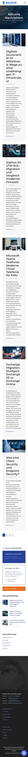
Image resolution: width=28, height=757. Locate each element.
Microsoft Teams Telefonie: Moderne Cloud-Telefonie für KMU (13, 265)
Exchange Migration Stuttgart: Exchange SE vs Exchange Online (13, 374)
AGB (20, 753)
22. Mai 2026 (11, 84)
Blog (5, 735)
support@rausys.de (14, 701)
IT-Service (5, 648)
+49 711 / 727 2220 (13, 696)
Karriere (5, 732)
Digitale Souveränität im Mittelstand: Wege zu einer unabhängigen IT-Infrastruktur (14, 66)
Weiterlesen (9, 136)
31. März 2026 (11, 185)
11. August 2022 (12, 477)
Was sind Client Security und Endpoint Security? (12, 466)
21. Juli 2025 (11, 387)
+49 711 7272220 (11, 579)
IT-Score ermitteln (7, 730)
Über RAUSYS (6, 727)
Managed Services (7, 637)
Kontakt (5, 738)
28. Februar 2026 (12, 278)
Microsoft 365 (6, 643)
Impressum (8, 753)
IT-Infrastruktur (7, 646)
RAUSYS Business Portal (15, 703)
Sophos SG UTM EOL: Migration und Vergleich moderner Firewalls (16, 613)
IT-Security (5, 640)
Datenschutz (15, 753)
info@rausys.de (11, 581)
